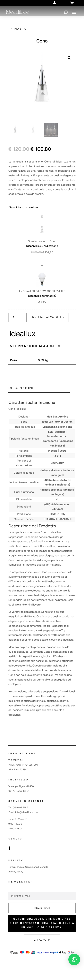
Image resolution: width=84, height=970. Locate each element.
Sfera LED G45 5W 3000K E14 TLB (44, 291)
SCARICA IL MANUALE (57, 519)
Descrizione (21, 388)
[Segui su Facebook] (9, 848)
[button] (69, 57)
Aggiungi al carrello (47, 317)
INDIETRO (20, 28)
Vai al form (42, 939)
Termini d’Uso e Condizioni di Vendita (28, 867)
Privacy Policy (15, 871)
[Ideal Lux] (23, 334)
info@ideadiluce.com (26, 812)
